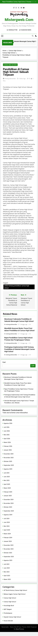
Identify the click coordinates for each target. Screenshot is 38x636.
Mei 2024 (6, 526)
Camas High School (10, 65)
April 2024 (7, 530)
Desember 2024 (8, 499)
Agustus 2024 (8, 515)
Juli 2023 (6, 564)
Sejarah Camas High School (12, 617)
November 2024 (8, 503)
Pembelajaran (8, 613)
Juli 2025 (6, 473)
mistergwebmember (10, 78)
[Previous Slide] (33, 1)
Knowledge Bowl (9, 605)
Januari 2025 (8, 496)
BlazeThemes (20, 629)
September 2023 (9, 556)
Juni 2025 (7, 476)
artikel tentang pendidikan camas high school (16, 287)
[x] (18, 8)
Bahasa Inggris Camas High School (14, 594)
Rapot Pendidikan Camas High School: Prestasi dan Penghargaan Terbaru (16, 1)
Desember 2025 (8, 454)
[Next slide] (35, 1)
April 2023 (7, 575)
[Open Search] (32, 36)
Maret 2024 (7, 534)
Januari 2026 (8, 450)
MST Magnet (8, 609)
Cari (4, 362)
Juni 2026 (7, 431)
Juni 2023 (7, 568)
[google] (21, 8)
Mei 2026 (6, 435)
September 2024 (9, 511)
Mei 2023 (6, 572)
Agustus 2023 (8, 560)
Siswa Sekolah (8, 621)
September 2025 (9, 465)
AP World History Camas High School (15, 590)
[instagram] (16, 8)
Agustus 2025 (8, 469)
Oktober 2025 (8, 461)
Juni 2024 (7, 522)
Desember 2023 (8, 545)
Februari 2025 (8, 492)
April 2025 (7, 484)
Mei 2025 (6, 480)
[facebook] (14, 8)
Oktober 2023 (8, 553)
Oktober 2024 (8, 507)
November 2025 (8, 457)
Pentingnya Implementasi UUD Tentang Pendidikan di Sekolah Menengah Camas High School (19, 349)
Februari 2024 (8, 537)
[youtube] (23, 8)
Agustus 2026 (8, 423)
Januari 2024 (8, 541)
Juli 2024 (6, 518)
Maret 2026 (7, 442)
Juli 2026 (6, 427)
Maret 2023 (7, 579)
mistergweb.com (19, 20)
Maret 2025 (7, 488)
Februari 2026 (8, 446)
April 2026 (7, 438)
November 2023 (8, 549)
